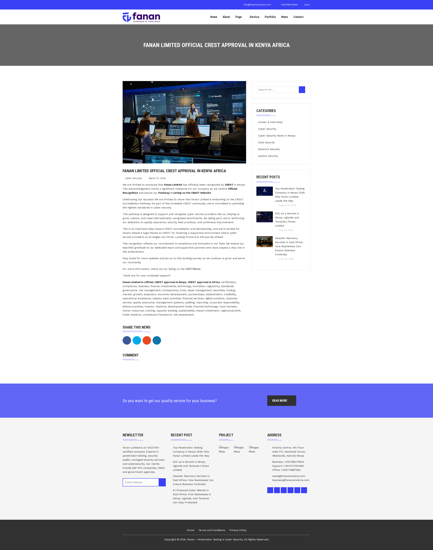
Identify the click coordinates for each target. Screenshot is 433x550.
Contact (298, 17)
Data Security (266, 142)
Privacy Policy (237, 530)
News (284, 17)
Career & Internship (270, 122)
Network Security (269, 149)
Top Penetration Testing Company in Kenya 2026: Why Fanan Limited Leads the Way (290, 194)
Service (254, 17)
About (226, 17)
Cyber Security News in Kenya (276, 135)
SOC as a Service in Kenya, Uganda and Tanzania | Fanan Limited (287, 219)
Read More (280, 400)
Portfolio (270, 17)
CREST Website (192, 269)
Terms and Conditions (211, 530)
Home (213, 17)
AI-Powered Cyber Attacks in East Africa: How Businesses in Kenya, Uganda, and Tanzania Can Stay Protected (192, 496)
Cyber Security (133, 178)
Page (238, 17)
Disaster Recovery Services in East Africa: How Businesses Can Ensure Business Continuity (289, 246)
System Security (268, 156)
